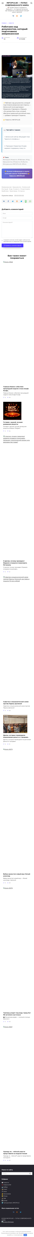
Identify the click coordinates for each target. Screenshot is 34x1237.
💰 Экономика (6, 1194)
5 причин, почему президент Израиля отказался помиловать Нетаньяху (15, 563)
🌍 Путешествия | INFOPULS (10, 1203)
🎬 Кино (4, 1191)
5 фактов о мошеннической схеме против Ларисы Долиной (16, 702)
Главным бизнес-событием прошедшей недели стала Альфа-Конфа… (16, 388)
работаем (6, 191)
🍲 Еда (4, 1198)
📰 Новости (5, 1182)
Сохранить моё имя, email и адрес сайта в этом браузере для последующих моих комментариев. (17, 240)
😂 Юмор (4, 1196)
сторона (21, 191)
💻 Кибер (5, 1187)
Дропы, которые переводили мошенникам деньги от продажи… (16, 736)
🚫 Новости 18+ (6, 1185)
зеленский (26, 187)
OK (25, 1235)
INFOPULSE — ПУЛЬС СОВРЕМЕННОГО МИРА (17, 4)
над (11, 189)
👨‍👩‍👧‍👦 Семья (4, 1200)
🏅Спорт (4, 1189)
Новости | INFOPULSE (17, 176)
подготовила (25, 189)
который (5, 189)
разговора (14, 191)
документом (17, 187)
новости (16, 189)
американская (7, 187)
